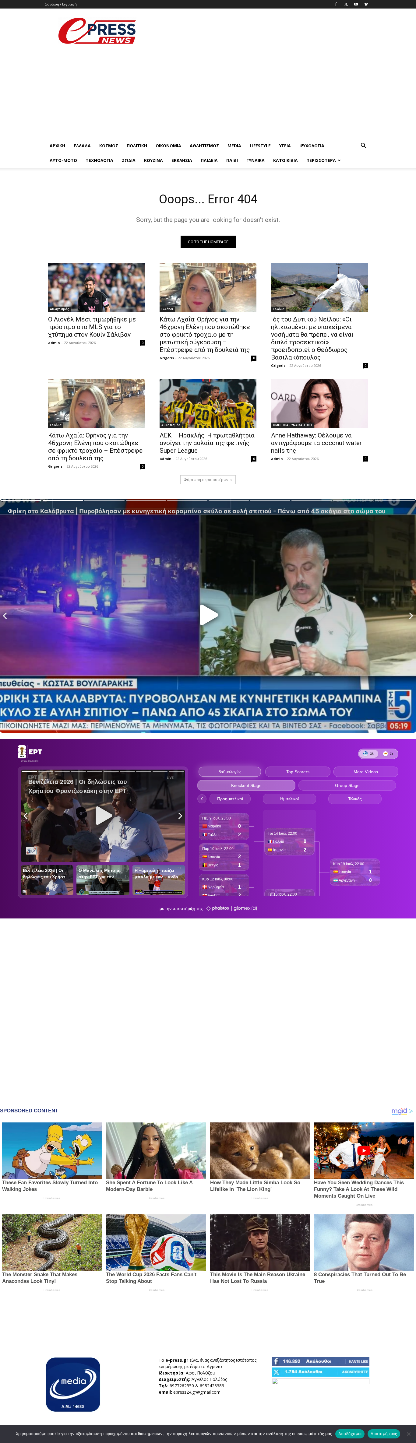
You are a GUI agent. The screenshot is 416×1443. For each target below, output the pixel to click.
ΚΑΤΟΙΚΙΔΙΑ (285, 160)
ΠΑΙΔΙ (232, 160)
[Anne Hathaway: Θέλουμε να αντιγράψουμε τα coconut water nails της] (319, 403)
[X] (346, 4)
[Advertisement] (260, 30)
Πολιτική (137, 146)
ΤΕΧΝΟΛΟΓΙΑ (99, 160)
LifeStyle (260, 146)
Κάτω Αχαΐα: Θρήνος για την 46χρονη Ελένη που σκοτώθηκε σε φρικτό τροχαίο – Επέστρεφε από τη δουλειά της (95, 447)
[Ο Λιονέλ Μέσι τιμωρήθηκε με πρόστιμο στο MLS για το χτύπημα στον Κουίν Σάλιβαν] (96, 287)
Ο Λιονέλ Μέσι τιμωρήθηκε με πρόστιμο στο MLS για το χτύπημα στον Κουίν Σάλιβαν (92, 327)
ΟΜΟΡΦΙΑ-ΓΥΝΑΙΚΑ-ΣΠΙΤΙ (292, 425)
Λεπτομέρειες (384, 1433)
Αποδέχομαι (350, 1433)
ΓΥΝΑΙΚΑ (255, 160)
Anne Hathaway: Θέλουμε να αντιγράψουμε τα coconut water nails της (316, 443)
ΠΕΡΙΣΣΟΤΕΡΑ (321, 160)
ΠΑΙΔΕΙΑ (209, 160)
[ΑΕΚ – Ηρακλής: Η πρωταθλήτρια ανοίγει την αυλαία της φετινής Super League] (208, 403)
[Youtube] (356, 4)
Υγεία (285, 146)
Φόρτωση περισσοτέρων (206, 479)
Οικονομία (168, 146)
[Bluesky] (366, 4)
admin (54, 342)
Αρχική (57, 146)
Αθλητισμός (204, 146)
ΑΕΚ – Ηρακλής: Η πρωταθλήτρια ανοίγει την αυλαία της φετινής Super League (207, 443)
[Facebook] (335, 4)
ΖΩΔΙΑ (129, 160)
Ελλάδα (82, 146)
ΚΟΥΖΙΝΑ (153, 160)
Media (234, 146)
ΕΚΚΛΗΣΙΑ (181, 160)
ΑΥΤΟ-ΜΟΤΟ (63, 160)
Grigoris (167, 358)
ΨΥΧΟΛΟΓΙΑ (311, 146)
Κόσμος (108, 146)
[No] (408, 1434)
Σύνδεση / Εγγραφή (61, 4)
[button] (363, 146)
